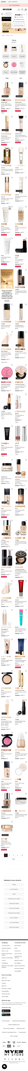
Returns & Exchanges (7, 957)
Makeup (7, 35)
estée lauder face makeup (14, 913)
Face (12, 35)
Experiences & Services (18, 957)
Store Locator (18, 953)
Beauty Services (19, 960)
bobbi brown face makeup (14, 898)
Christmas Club (6, 994)
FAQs (16, 948)
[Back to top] (25, 1068)
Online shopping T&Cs (14, 1024)
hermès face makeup (14, 927)
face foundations (14, 889)
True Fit (4, 960)
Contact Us (18, 951)
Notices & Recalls (19, 968)
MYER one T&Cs (21, 1028)
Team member (14, 1036)
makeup (14, 884)
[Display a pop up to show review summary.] (10, 109)
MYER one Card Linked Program (7, 966)
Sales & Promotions (20, 965)
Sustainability (5, 991)
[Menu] (2, 14)
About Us (4, 986)
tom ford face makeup (14, 908)
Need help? (4, 1066)
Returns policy (6, 1021)
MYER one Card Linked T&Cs (9, 1032)
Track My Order (6, 945)
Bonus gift (4, 110)
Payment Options (6, 948)
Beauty (3, 35)
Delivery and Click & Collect (7, 954)
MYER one (4, 978)
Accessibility (18, 971)
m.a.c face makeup (14, 922)
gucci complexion (14, 917)
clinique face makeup (14, 903)
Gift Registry (18, 963)
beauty (14, 894)
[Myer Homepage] (7, 10)
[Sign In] (19, 9)
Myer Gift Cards (6, 980)
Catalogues (5, 963)
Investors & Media (6, 988)
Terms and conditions (9, 1028)
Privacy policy (22, 1032)
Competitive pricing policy (18, 1021)
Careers (4, 983)
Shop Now (7, 300)
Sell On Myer (5, 996)
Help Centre (18, 945)
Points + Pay (5, 951)
